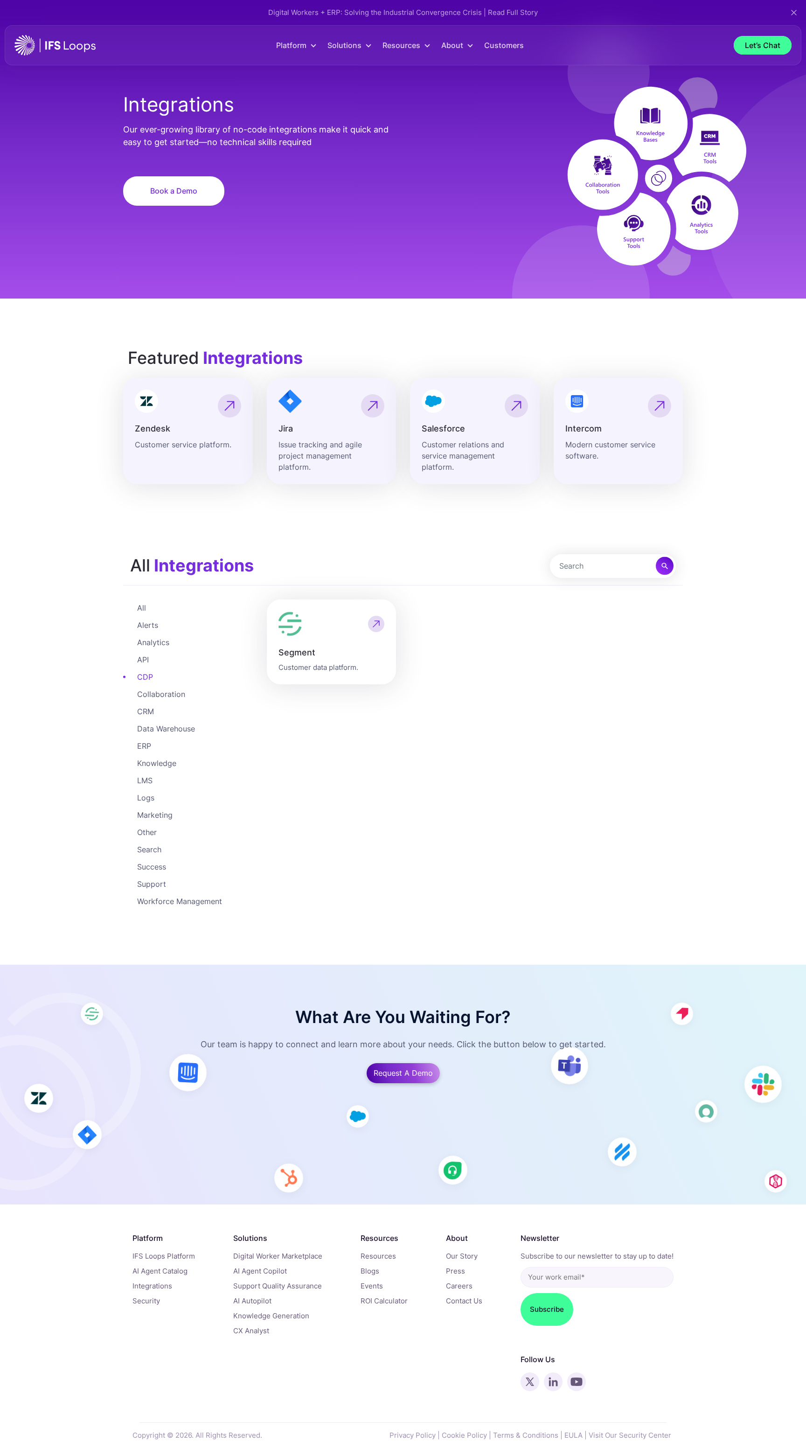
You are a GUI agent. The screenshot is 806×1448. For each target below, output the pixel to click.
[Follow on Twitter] (530, 1381)
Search (149, 849)
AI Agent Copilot (260, 1271)
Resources (378, 1256)
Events (372, 1285)
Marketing (155, 815)
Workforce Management (179, 901)
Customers (504, 45)
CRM (145, 711)
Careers (459, 1285)
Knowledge (156, 763)
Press (455, 1271)
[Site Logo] (55, 44)
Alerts (147, 625)
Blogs (370, 1271)
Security (146, 1300)
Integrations (152, 1285)
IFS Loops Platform (163, 1256)
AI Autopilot (252, 1300)
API (143, 659)
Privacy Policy (412, 1435)
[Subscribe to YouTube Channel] (576, 1381)
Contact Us (464, 1300)
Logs (145, 797)
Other (147, 832)
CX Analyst (251, 1330)
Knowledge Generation (271, 1315)
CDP (145, 677)
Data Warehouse (166, 728)
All (141, 608)
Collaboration (161, 694)
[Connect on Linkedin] (553, 1381)
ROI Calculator (384, 1300)
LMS (145, 780)
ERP (144, 746)
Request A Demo (403, 1073)
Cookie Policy (464, 1435)
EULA (573, 1435)
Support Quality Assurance (277, 1285)
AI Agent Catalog (160, 1271)
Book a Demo (173, 190)
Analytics (153, 642)
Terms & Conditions (525, 1435)
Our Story (462, 1256)
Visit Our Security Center (630, 1435)
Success (151, 866)
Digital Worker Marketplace (277, 1256)
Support (151, 884)
